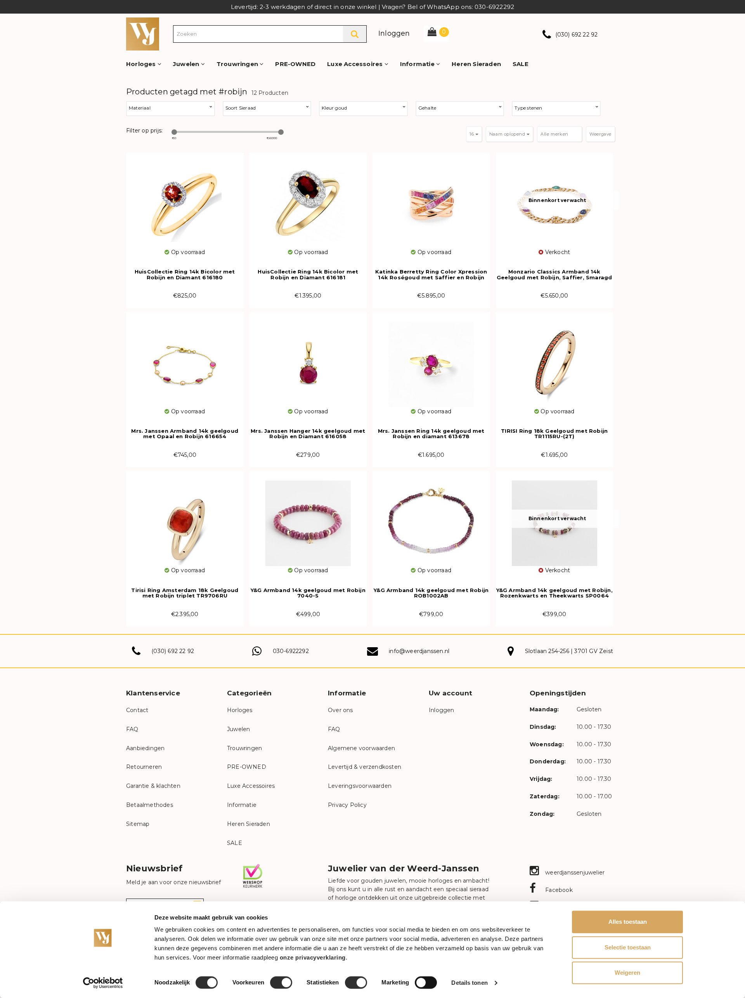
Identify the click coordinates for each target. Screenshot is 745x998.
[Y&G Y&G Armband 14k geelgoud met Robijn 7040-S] (308, 518)
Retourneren (144, 766)
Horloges (142, 64)
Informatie (418, 64)
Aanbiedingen (145, 748)
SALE (520, 64)
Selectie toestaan (628, 947)
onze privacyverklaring (313, 957)
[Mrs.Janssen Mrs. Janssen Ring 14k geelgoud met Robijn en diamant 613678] (431, 359)
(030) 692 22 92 (576, 34)
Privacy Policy (347, 804)
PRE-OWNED (295, 64)
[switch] (281, 982)
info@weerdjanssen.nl (419, 651)
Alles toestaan (627, 921)
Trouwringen (238, 64)
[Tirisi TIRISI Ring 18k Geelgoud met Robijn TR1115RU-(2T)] (554, 359)
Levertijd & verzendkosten (364, 766)
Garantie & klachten (153, 785)
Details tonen (469, 982)
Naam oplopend (508, 134)
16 (472, 134)
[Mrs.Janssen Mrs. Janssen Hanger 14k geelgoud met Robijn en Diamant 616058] (308, 359)
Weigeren (627, 972)
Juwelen (187, 64)
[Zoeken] (354, 34)
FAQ (132, 729)
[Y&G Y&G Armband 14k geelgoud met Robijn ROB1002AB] (431, 518)
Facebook (558, 890)
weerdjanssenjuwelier (574, 872)
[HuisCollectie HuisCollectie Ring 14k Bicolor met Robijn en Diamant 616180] (185, 200)
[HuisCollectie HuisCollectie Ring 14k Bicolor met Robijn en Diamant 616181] (308, 200)
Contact (137, 710)
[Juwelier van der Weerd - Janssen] (142, 33)
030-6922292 (291, 651)
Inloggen (394, 33)
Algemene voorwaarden (361, 748)
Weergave (600, 134)
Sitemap (137, 823)
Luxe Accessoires (355, 64)
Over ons (340, 710)
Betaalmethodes (149, 804)
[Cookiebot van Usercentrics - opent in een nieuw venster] (103, 983)
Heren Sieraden (476, 64)
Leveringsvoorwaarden (360, 785)
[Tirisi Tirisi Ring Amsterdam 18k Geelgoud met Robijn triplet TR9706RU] (185, 518)
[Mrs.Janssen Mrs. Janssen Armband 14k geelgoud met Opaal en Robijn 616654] (185, 359)
